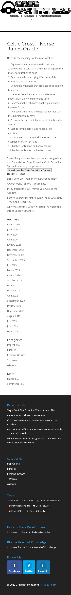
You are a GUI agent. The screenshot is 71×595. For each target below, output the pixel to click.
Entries (13, 378)
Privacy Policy (48, 584)
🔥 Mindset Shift (15, 511)
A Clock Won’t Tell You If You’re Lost (26, 183)
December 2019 (15, 311)
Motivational (27, 500)
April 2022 (12, 295)
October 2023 (14, 280)
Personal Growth (16, 355)
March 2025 (13, 270)
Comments (15, 383)
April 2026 (12, 239)
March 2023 (13, 290)
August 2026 (13, 224)
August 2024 (13, 275)
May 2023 (12, 285)
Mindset (11, 349)
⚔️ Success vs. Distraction (49, 500)
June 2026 (12, 229)
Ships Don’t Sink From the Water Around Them (32, 178)
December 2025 (15, 249)
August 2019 (13, 316)
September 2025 (16, 260)
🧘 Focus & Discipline (37, 511)
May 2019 (12, 331)
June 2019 (12, 326)
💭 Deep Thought (41, 505)
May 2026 (12, 234)
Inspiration (13, 500)
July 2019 (12, 321)
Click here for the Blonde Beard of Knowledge (31, 547)
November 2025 (15, 254)
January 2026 (14, 244)
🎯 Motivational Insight (19, 505)
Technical (12, 360)
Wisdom (11, 365)
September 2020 (16, 300)
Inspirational (13, 344)
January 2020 (14, 305)
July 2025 (12, 265)
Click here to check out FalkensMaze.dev (28, 532)
